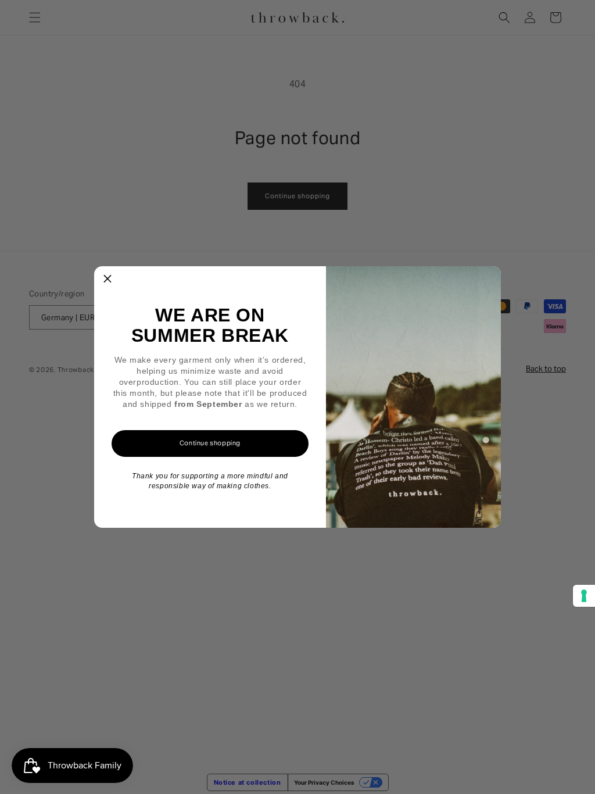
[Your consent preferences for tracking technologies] (584, 596)
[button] (107, 279)
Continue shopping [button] (210, 443)
